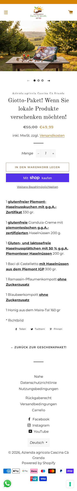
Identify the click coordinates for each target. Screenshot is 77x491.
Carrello (38, 410)
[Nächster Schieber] (48, 80)
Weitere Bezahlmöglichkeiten (37, 187)
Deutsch (37, 443)
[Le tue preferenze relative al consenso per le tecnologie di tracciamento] (70, 484)
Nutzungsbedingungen (38, 389)
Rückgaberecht (38, 398)
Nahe (38, 376)
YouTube (41, 431)
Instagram (41, 425)
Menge (27, 153)
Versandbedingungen (38, 404)
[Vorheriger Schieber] (28, 80)
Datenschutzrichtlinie (38, 383)
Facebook (40, 419)
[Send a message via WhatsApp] (7, 483)
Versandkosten (52, 135)
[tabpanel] (38, 45)
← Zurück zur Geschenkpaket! (38, 347)
